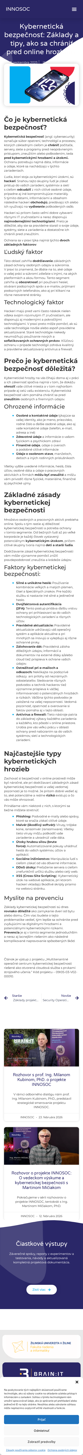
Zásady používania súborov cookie (26, 1450)
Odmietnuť (41, 1431)
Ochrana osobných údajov (62, 1450)
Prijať (42, 1419)
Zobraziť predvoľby (42, 1442)
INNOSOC (18, 9)
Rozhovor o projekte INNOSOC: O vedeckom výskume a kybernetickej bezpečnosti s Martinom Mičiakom (41, 1180)
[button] (77, 1382)
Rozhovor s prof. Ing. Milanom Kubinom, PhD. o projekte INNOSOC (41, 1080)
